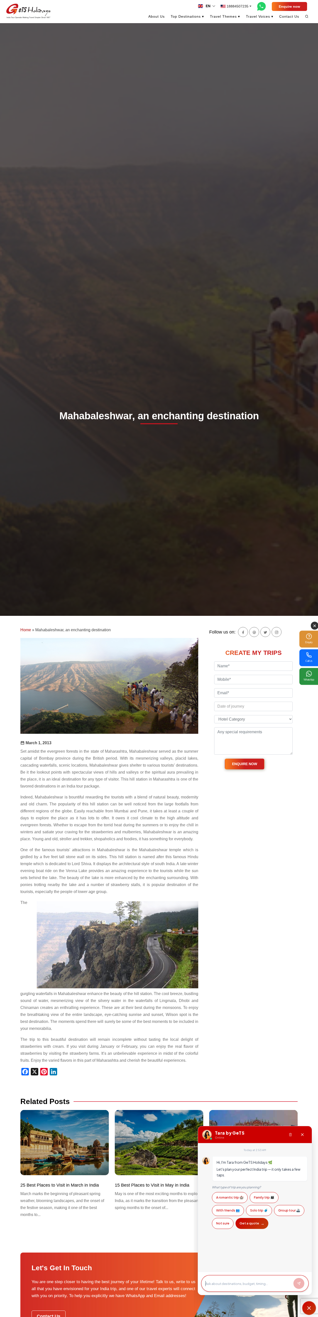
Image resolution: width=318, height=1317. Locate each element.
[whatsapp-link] (261, 6)
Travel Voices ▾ (259, 16)
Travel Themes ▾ (225, 16)
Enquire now (289, 6)
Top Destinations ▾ (187, 16)
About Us (156, 16)
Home (25, 630)
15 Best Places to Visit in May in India (152, 1185)
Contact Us (289, 16)
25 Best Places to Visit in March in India (59, 1185)
